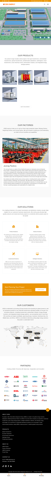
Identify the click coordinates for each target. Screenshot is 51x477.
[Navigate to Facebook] (6, 0)
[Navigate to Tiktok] (2, 0)
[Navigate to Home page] (9, 4)
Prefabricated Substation (7, 439)
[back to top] (47, 410)
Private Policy (5, 452)
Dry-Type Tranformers (7, 433)
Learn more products (25, 106)
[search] (44, 4)
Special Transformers (6, 431)
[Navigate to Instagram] (4, 0)
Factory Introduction (6, 448)
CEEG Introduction (6, 450)
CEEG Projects (5, 446)
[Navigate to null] (3, 466)
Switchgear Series (6, 437)
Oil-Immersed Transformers (8, 435)
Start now (41, 289)
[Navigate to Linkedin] (8, 0)
